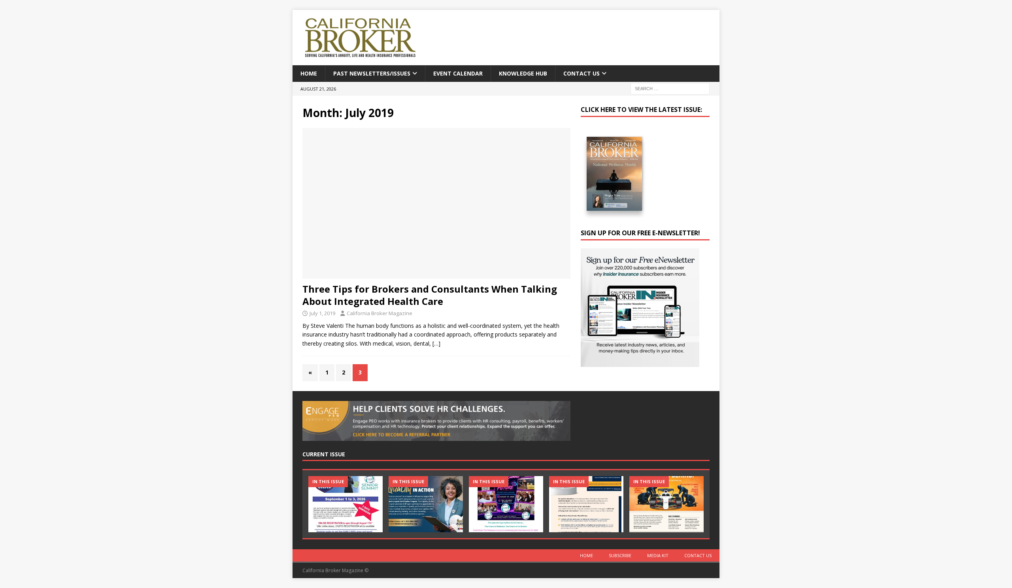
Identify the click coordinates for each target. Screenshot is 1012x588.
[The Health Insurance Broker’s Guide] (586, 504)
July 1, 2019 (322, 313)
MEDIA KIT (657, 555)
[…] (436, 343)
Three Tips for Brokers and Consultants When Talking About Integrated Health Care (429, 295)
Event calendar (458, 73)
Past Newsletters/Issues (371, 73)
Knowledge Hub (523, 73)
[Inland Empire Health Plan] (426, 504)
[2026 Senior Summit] (345, 504)
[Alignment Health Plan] (666, 504)
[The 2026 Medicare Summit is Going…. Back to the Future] (506, 504)
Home (308, 73)
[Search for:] (670, 88)
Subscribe (620, 555)
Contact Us (581, 73)
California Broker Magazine (379, 313)
